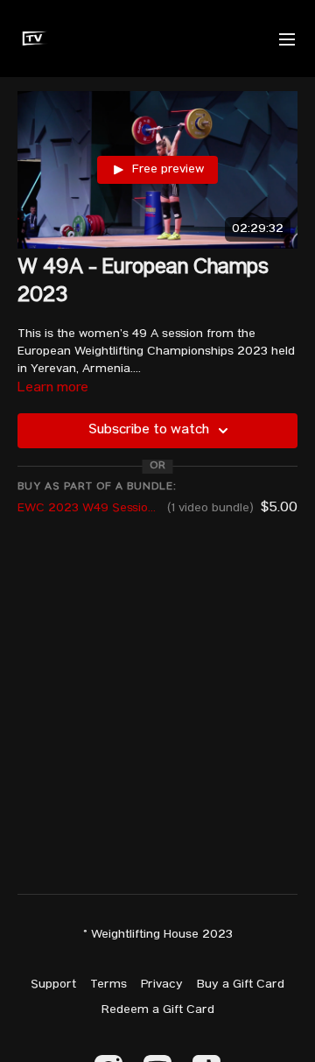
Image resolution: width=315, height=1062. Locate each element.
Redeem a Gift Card (158, 1010)
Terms (108, 985)
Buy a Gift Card (240, 985)
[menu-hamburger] (287, 38)
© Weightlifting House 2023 (158, 935)
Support (53, 985)
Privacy (162, 985)
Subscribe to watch (148, 431)
